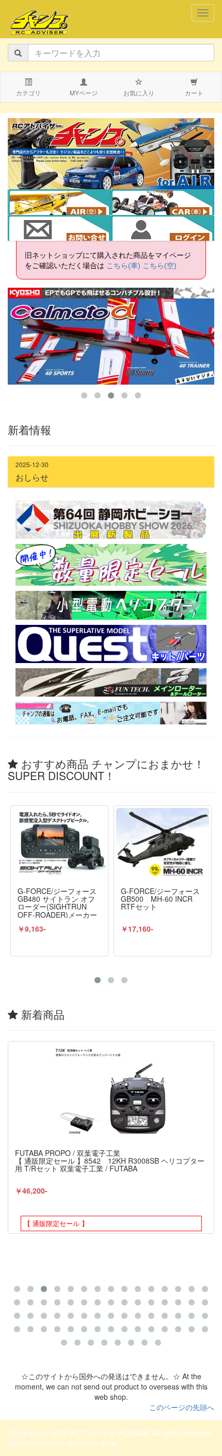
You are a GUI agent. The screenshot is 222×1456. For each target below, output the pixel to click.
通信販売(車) (170, 203)
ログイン (162, 229)
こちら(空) (159, 265)
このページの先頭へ (181, 1407)
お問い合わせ (59, 229)
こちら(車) (123, 265)
